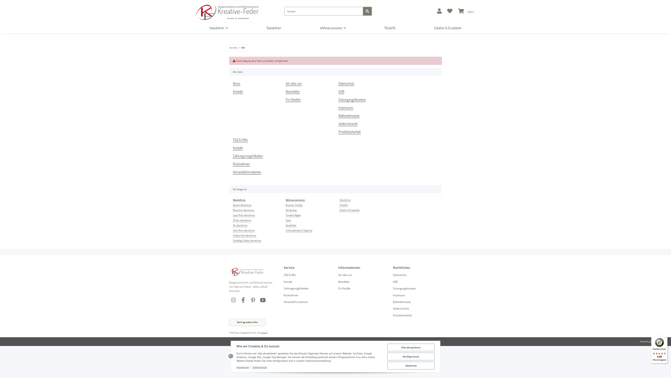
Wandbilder (291, 225)
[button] (439, 11)
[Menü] (665, 338)
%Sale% (344, 205)
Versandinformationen (247, 172)
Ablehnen (411, 365)
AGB (341, 91)
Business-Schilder (294, 205)
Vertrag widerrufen (247, 322)
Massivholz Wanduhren (243, 210)
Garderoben (291, 210)
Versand (264, 332)
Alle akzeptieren (411, 347)
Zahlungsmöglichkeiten (248, 155)
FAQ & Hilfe (240, 139)
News (236, 83)
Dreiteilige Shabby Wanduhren (247, 240)
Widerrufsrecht (348, 123)
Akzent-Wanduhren (242, 205)
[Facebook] (243, 299)
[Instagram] (233, 299)
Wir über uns (294, 83)
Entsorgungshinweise (352, 99)
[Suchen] (367, 11)
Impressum (242, 367)
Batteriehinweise (348, 115)
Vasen (288, 220)
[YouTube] (262, 299)
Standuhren (345, 199)
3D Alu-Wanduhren (242, 220)
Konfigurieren (411, 356)
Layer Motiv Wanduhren (244, 215)
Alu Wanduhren (240, 225)
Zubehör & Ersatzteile (349, 210)
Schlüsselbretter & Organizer (299, 230)
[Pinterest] (253, 299)
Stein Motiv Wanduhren (244, 230)
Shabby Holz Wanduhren (244, 235)
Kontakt (238, 91)
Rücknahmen (241, 164)
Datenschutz (260, 367)
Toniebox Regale (293, 215)
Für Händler (293, 99)
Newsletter (293, 91)
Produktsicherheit (349, 131)
